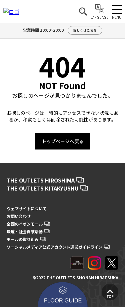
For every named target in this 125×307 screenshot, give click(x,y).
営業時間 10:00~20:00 (60, 30)
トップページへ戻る (63, 141)
